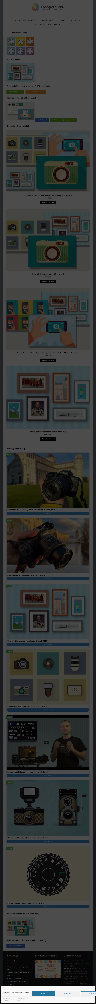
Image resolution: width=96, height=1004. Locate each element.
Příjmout (43, 993)
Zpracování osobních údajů (22, 999)
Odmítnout (68, 993)
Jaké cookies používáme (6, 999)
